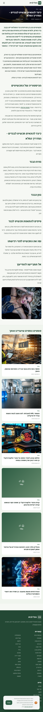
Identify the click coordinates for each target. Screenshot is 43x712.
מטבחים (39, 656)
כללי (37, 9)
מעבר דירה (18, 656)
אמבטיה (39, 638)
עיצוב (19, 661)
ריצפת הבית (17, 670)
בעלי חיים (18, 638)
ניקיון (19, 659)
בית (40, 9)
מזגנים (19, 653)
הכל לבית (18, 644)
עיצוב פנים (38, 664)
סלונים (39, 661)
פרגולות (18, 667)
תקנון (40, 692)
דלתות (19, 641)
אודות (39, 686)
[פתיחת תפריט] (4, 3)
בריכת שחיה (38, 641)
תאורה (39, 676)
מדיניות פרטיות (37, 695)
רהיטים (39, 670)
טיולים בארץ (38, 650)
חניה (19, 647)
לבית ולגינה (38, 653)
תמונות (19, 676)
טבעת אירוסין (25, 107)
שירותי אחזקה (17, 673)
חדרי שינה (38, 647)
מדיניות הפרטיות (28, 707)
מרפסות (39, 659)
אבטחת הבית (37, 635)
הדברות (39, 644)
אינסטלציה (18, 635)
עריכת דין (38, 667)
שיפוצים (39, 673)
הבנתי (9, 703)
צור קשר (39, 689)
